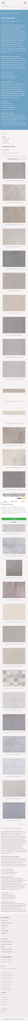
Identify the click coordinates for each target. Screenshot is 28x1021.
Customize (14, 522)
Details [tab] (23, 501)
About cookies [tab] (14, 501)
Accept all (14, 518)
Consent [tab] (5, 501)
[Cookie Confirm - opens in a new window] (22, 498)
